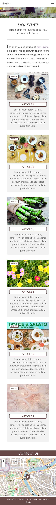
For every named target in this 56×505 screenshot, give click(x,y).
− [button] (3, 464)
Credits (28, 502)
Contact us (28, 453)
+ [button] (3, 461)
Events (14, 76)
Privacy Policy (43, 499)
